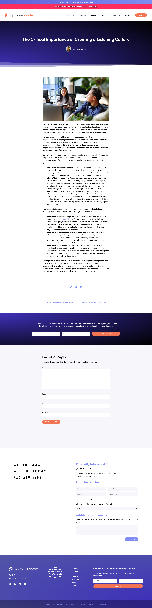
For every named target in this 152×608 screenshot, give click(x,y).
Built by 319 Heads (102, 604)
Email (44, 403)
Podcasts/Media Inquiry (86, 476)
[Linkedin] (10, 584)
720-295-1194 (28, 477)
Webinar (105, 15)
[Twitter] (20, 584)
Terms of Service (87, 604)
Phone (93, 500)
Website (45, 412)
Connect (141, 15)
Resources (116, 15)
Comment (46, 367)
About (127, 15)
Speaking (95, 15)
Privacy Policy (70, 604)
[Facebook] (15, 584)
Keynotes (81, 473)
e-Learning (112, 473)
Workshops (91, 473)
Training (82, 15)
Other (100, 476)
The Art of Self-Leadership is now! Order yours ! (76, 7)
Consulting (69, 15)
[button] (71, 287)
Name (44, 394)
